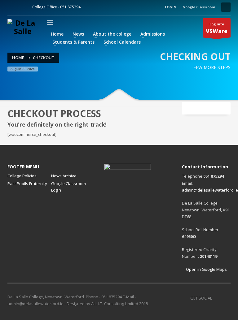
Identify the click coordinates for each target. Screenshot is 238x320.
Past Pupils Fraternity (27, 183)
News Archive (64, 176)
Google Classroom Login (68, 187)
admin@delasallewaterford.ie (210, 190)
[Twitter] (21, 7)
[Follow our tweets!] (226, 298)
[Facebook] (12, 7)
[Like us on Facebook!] (216, 298)
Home (18, 57)
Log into (216, 28)
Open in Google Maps (206, 269)
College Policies (22, 176)
